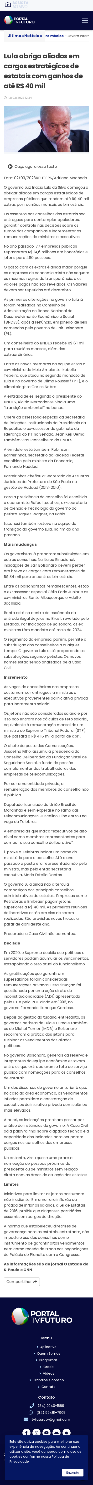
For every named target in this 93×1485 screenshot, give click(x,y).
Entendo (72, 1472)
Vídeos (48, 1373)
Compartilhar (19, 1281)
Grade (48, 1366)
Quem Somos (48, 1353)
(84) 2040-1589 (51, 1405)
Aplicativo (48, 1346)
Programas (48, 1360)
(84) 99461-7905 (50, 1412)
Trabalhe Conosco (48, 1380)
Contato (48, 1386)
